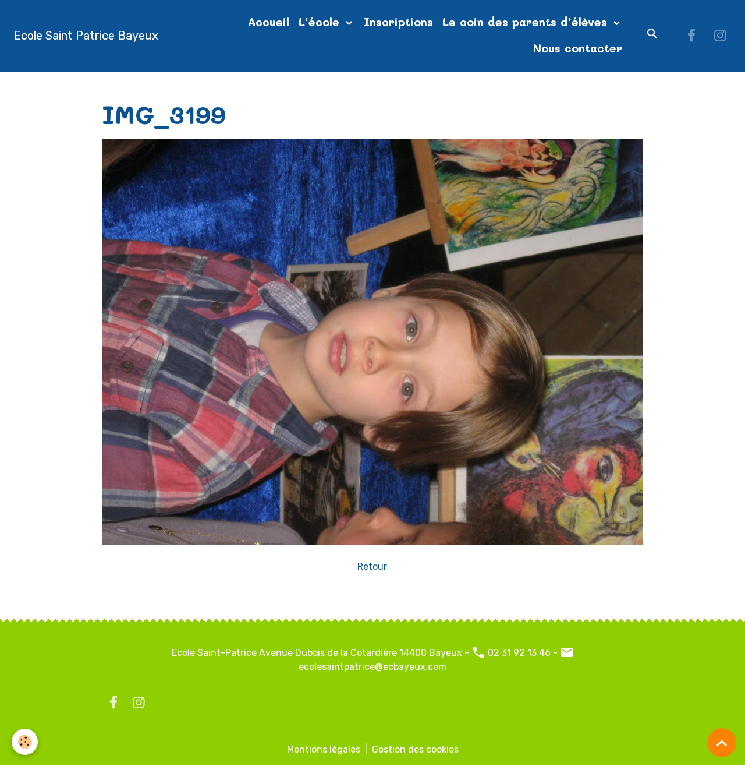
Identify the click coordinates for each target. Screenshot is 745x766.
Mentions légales (323, 749)
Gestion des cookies (415, 749)
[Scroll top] (721, 742)
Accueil (268, 22)
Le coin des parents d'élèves (526, 22)
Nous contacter (577, 48)
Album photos (178, 85)
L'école (321, 22)
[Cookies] (25, 742)
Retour (372, 566)
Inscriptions (398, 22)
